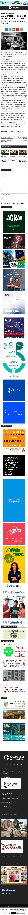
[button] (26, 8)
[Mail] (14, 764)
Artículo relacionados (6, 146)
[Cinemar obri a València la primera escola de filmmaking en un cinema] (14, 152)
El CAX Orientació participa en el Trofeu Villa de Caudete (21, 139)
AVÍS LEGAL (4, 806)
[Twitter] (17, 764)
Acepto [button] (13, 913)
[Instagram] (10, 764)
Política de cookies (5, 856)
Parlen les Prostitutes (18, 131)
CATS (12, 131)
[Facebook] (6, 764)
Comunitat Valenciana (10, 13)
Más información (20, 913)
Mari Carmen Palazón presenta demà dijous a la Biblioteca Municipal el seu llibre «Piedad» (7, 139)
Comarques (3, 13)
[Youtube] (21, 764)
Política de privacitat (16, 856)
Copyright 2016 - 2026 (7, 794)
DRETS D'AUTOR (5, 802)
